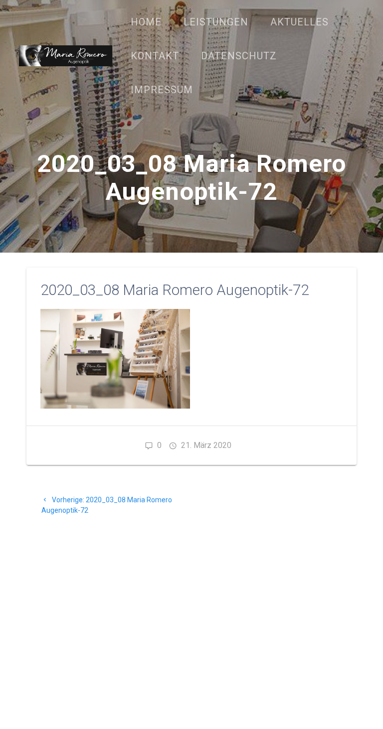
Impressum (162, 90)
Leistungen (216, 22)
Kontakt (155, 56)
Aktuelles (299, 22)
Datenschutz (239, 56)
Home (146, 22)
